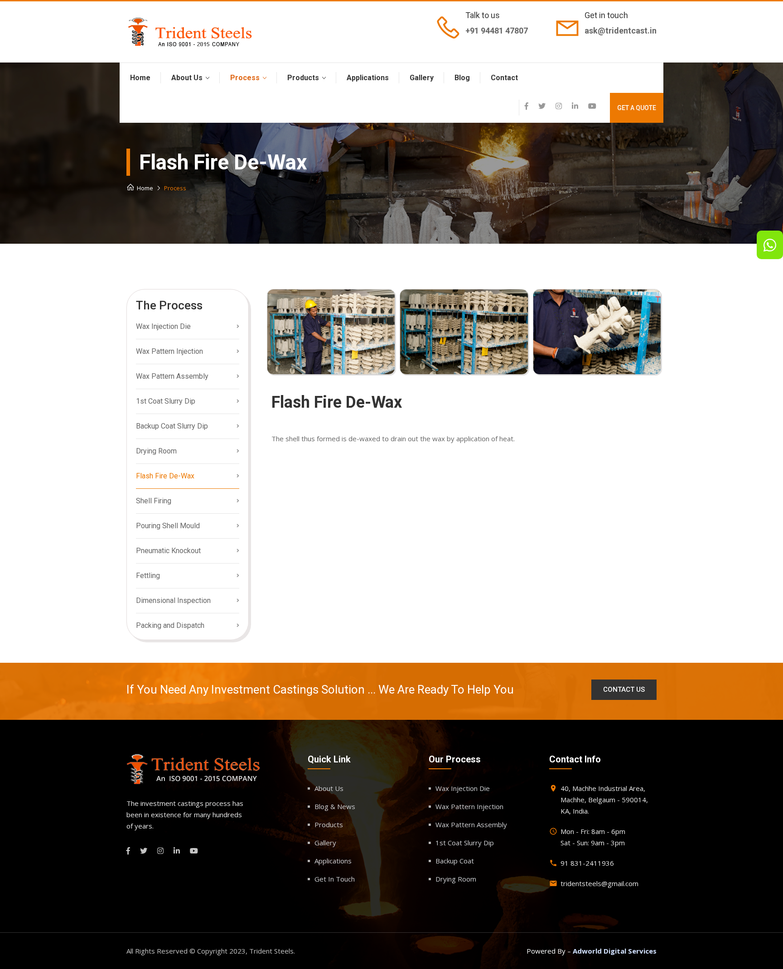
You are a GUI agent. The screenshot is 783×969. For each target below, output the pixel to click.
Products (303, 77)
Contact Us (624, 689)
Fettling (148, 575)
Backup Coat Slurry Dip (172, 426)
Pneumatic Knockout (168, 550)
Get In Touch (334, 878)
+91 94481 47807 (496, 30)
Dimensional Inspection (173, 600)
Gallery (422, 77)
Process (245, 77)
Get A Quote (636, 107)
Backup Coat (454, 860)
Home (140, 77)
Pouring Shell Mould (168, 525)
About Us (187, 77)
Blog (462, 77)
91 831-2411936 (587, 863)
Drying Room (156, 451)
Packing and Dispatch (170, 625)
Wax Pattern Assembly (172, 376)
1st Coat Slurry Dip (165, 401)
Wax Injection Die (163, 326)
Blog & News (334, 806)
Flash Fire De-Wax (165, 476)
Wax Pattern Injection (169, 351)
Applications (368, 77)
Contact (504, 77)
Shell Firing (153, 501)
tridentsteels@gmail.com (599, 883)
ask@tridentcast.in (621, 30)
